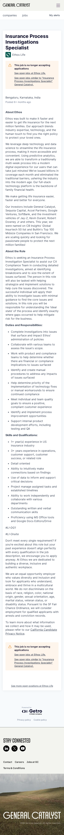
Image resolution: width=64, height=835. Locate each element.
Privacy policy (24, 720)
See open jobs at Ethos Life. (30, 73)
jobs (25, 15)
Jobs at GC (33, 762)
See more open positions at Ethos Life (32, 685)
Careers (19, 762)
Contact (7, 762)
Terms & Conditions (14, 768)
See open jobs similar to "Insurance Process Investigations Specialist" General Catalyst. (34, 81)
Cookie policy (40, 720)
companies (10, 15)
